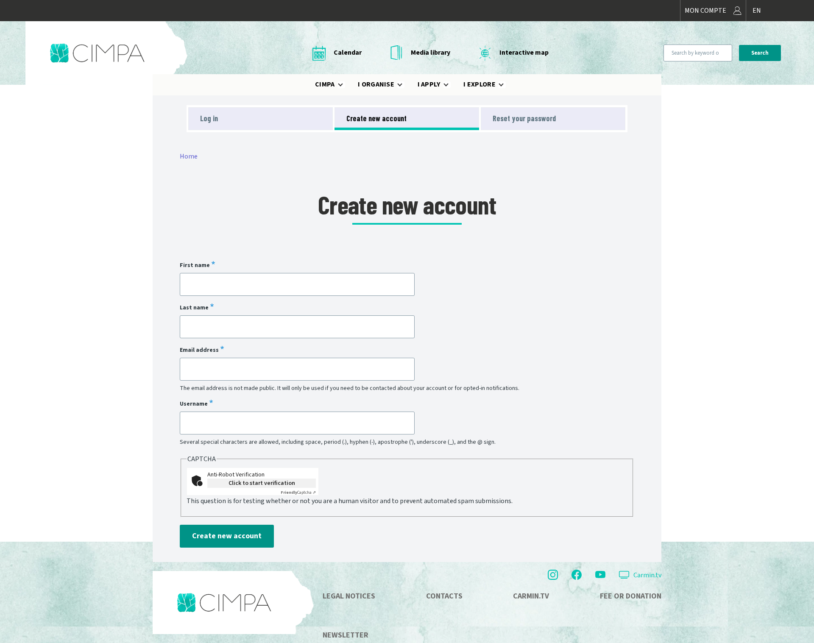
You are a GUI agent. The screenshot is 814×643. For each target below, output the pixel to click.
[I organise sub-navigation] (405, 84)
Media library (430, 52)
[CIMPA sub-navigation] (345, 84)
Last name (194, 307)
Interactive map (524, 52)
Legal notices (349, 596)
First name (195, 265)
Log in (209, 118)
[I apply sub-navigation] (451, 84)
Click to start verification (262, 483)
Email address (199, 350)
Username (194, 404)
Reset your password (524, 118)
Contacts (444, 596)
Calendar (348, 52)
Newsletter (345, 635)
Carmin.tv (647, 575)
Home (189, 156)
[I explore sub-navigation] (506, 84)
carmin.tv (531, 596)
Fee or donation (630, 596)
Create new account (376, 118)
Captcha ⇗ (298, 492)
